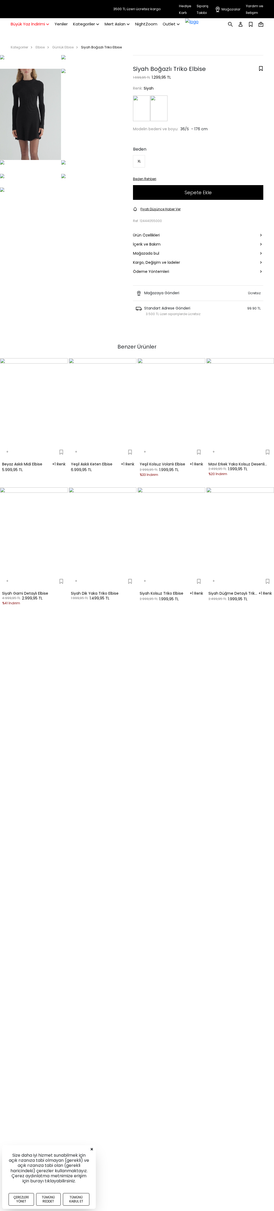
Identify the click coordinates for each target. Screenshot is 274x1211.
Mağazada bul (146, 253)
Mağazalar (231, 9)
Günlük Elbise (63, 47)
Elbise (40, 47)
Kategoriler (19, 47)
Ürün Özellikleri (146, 235)
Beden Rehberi (144, 179)
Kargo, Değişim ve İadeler (156, 262)
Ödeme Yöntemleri (151, 271)
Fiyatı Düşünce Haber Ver (160, 209)
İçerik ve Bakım (147, 244)
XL (139, 161)
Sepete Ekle (198, 192)
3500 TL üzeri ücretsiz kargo (137, 9)
